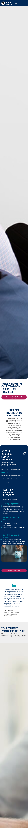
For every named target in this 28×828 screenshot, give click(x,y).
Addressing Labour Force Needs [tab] (9, 478)
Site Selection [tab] (4, 469)
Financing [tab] (3, 472)
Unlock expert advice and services (14, 397)
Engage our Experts (14, 570)
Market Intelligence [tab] (16, 469)
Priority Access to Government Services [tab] (11, 475)
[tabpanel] (14, 528)
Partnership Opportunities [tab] (7, 482)
